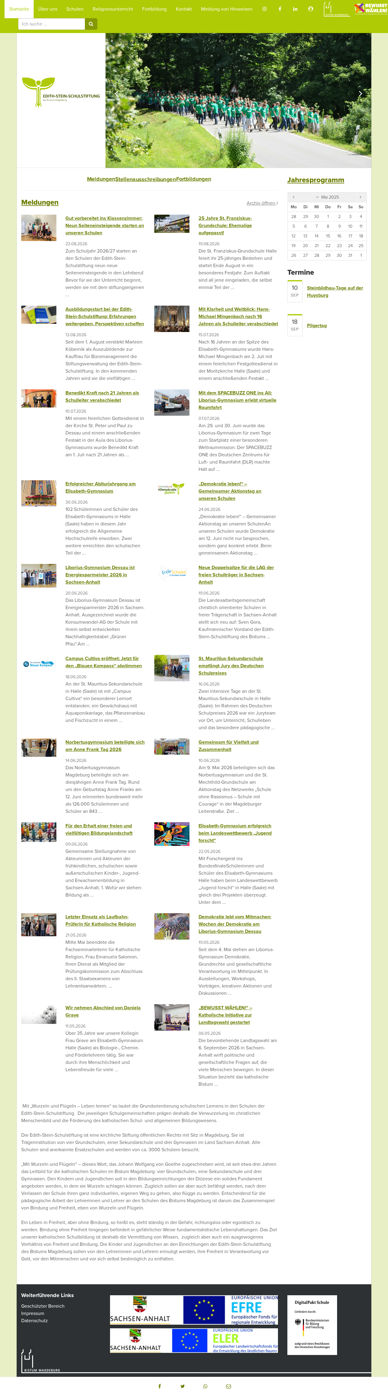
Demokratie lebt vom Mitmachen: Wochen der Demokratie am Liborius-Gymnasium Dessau (235, 924)
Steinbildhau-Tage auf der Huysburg (335, 291)
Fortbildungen (193, 179)
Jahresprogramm (315, 180)
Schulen (75, 9)
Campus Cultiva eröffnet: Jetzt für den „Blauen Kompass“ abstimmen (103, 662)
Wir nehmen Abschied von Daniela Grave (103, 1011)
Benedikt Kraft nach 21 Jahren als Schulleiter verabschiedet (102, 396)
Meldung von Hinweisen (227, 9)
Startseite (19, 9)
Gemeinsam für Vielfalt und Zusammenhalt (229, 746)
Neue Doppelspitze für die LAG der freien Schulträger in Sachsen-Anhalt (236, 575)
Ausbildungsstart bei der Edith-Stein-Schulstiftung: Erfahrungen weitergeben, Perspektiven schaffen (104, 316)
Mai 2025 (329, 197)
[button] (159, 1386)
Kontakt (184, 9)
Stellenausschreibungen (145, 179)
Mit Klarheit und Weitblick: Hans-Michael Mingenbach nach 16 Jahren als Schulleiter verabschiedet (238, 316)
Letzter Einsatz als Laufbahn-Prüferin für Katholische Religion (100, 920)
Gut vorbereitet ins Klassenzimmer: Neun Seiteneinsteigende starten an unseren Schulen (104, 225)
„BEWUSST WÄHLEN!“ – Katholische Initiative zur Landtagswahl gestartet (225, 1015)
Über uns (47, 9)
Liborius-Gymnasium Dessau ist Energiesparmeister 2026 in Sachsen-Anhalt (100, 575)
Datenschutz (34, 1321)
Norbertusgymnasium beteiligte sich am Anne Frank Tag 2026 (105, 746)
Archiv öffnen (261, 203)
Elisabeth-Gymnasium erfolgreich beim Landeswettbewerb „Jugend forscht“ (235, 833)
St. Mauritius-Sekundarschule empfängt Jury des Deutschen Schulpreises (231, 666)
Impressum (32, 1313)
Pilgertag (317, 326)
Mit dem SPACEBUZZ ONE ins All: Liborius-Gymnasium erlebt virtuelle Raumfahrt (237, 400)
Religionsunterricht (113, 9)
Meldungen (101, 179)
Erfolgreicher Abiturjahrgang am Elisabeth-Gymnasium (100, 487)
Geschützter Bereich (43, 1306)
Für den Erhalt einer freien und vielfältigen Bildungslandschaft (98, 829)
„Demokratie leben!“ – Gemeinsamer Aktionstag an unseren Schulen (230, 491)
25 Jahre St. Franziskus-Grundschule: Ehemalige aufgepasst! (225, 225)
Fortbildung (154, 9)
